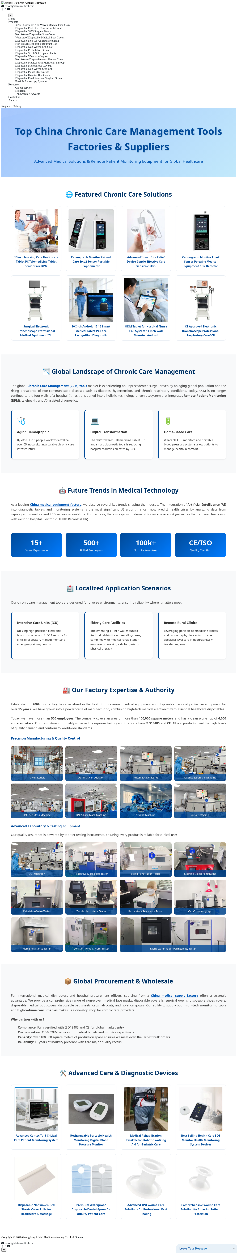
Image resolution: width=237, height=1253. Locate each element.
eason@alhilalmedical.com (19, 1243)
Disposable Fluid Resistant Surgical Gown (38, 78)
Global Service (23, 87)
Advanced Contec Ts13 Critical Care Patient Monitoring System (36, 1138)
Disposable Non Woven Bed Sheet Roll (37, 40)
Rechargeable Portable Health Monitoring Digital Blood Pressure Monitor (91, 1140)
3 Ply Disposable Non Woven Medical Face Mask (42, 24)
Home (11, 18)
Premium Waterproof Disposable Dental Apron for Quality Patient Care (91, 1209)
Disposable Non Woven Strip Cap (34, 68)
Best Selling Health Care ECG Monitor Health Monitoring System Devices (200, 1140)
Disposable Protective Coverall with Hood (38, 28)
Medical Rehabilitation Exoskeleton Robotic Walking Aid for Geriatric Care (146, 1140)
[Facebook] (2, 9)
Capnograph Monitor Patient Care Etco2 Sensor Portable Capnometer (91, 261)
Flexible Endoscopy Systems (31, 81)
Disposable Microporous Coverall (33, 65)
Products (13, 21)
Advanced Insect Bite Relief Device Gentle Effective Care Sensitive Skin (146, 261)
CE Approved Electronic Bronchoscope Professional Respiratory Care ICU (200, 331)
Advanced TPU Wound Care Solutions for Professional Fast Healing (146, 1209)
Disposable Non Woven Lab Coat (33, 46)
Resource (13, 84)
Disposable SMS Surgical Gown (33, 31)
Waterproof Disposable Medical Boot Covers (40, 37)
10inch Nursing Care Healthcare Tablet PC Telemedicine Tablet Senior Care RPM (36, 261)
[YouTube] (8, 9)
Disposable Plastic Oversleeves (32, 71)
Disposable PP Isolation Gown (32, 50)
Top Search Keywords (27, 93)
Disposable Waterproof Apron (31, 56)
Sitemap (79, 1237)
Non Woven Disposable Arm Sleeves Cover (39, 59)
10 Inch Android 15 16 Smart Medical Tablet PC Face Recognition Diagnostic (91, 331)
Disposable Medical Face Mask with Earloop (40, 62)
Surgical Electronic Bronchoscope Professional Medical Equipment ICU (36, 331)
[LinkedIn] (5, 9)
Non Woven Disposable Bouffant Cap (36, 43)
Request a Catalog (11, 106)
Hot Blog (20, 90)
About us (13, 100)
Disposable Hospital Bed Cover (32, 75)
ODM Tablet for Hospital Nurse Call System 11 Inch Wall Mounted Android (146, 331)
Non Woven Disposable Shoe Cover (35, 34)
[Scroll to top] (3, 1250)
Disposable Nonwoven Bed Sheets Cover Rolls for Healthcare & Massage (36, 1209)
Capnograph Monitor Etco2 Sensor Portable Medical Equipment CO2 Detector (200, 261)
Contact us (14, 97)
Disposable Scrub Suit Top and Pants (35, 53)
